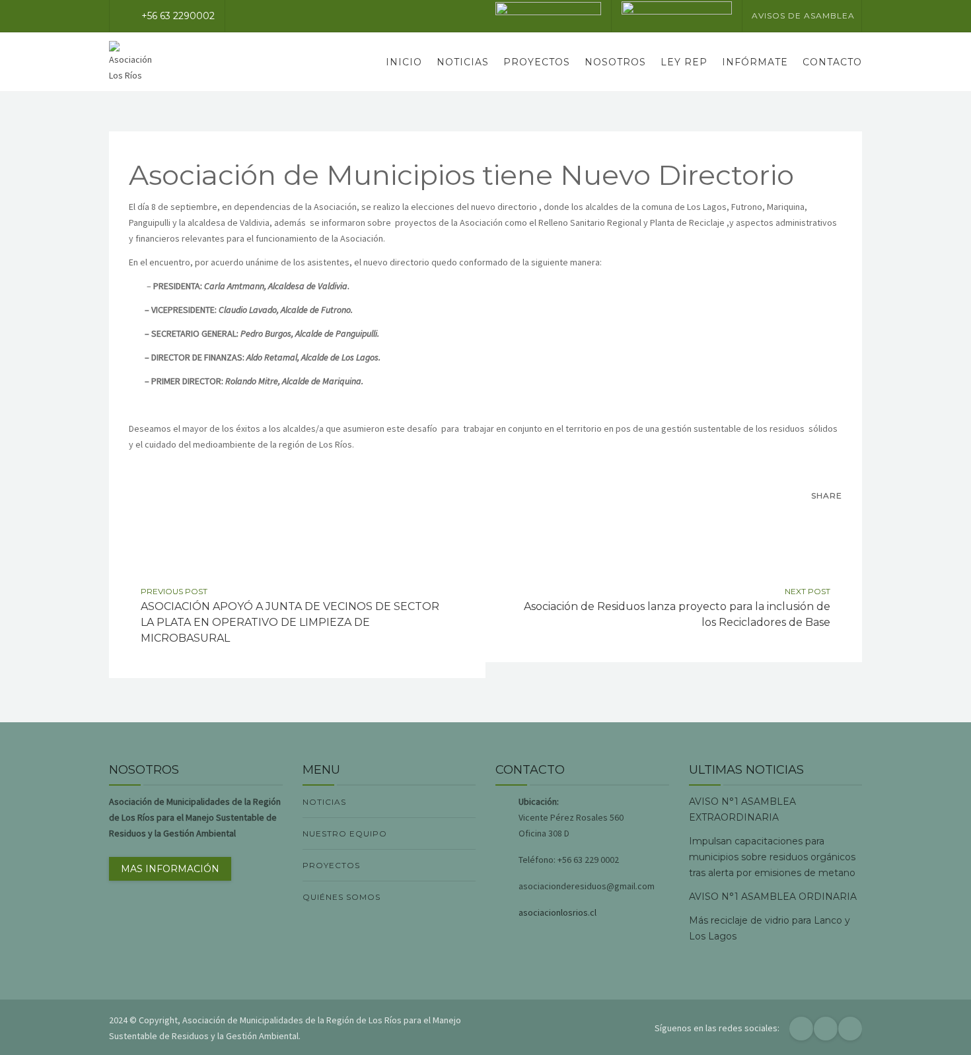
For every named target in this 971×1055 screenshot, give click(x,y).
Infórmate (755, 62)
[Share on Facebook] (802, 519)
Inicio (404, 62)
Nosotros (615, 62)
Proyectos (536, 62)
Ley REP (684, 62)
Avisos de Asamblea (803, 15)
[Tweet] (830, 519)
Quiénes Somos (341, 897)
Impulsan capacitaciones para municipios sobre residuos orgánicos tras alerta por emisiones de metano (772, 857)
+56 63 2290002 (178, 16)
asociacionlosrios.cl (557, 912)
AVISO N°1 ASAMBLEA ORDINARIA (773, 896)
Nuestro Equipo (345, 833)
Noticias (463, 62)
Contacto (832, 62)
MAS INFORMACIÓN (170, 869)
